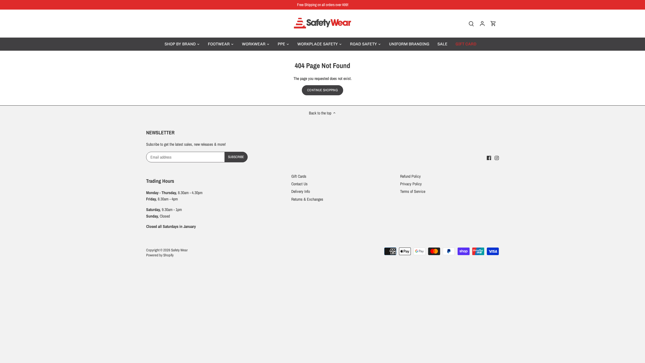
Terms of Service (412, 191)
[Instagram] (497, 157)
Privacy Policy (411, 184)
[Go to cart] (493, 24)
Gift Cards (298, 176)
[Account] (482, 24)
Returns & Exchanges (307, 199)
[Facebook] (489, 157)
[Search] (471, 24)
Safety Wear (179, 250)
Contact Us (299, 184)
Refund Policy (410, 176)
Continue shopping (322, 90)
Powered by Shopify (160, 255)
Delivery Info (300, 191)
